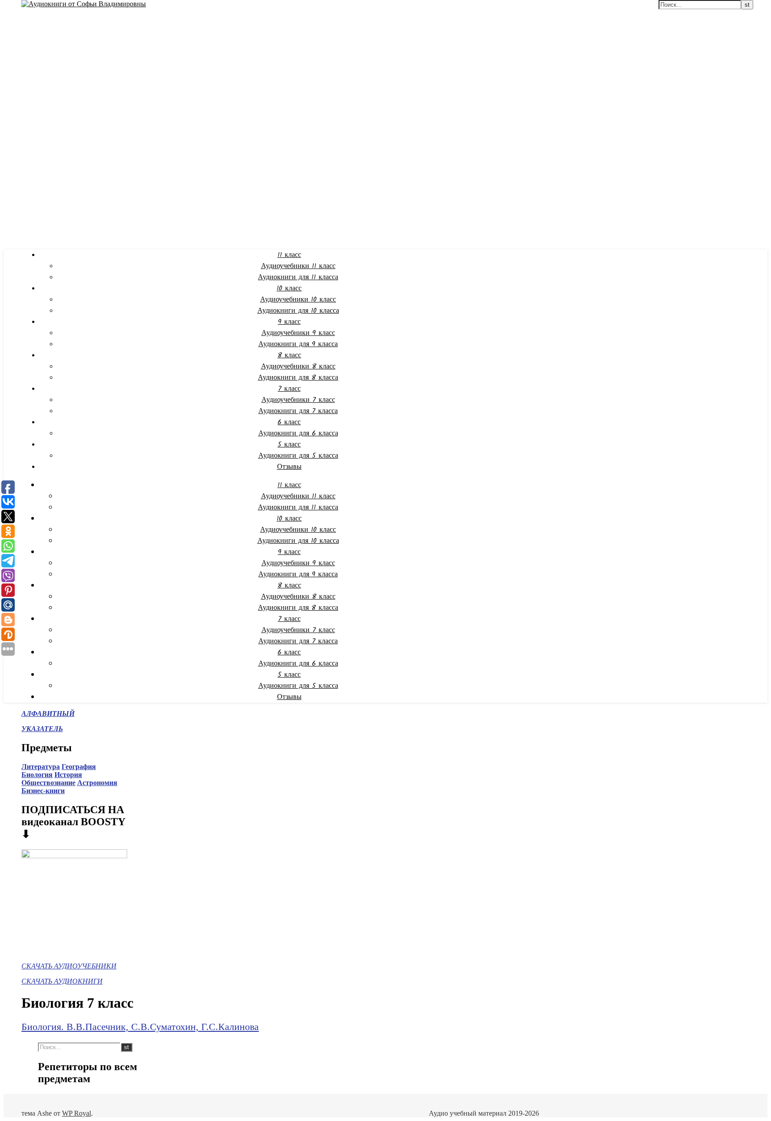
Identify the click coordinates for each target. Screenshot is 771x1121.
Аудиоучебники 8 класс (298, 366)
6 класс (289, 422)
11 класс (289, 255)
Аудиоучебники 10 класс (298, 299)
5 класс (289, 444)
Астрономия (97, 782)
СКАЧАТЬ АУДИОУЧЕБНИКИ (68, 966)
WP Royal (76, 1113)
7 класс (289, 388)
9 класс (289, 321)
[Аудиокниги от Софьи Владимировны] (83, 4)
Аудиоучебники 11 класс (298, 266)
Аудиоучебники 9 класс (298, 333)
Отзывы (289, 466)
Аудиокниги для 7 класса (298, 411)
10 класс (289, 288)
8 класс (289, 355)
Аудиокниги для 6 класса (298, 433)
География (79, 766)
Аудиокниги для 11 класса (298, 277)
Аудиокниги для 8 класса (298, 377)
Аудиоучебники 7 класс (298, 399)
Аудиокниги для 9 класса (298, 344)
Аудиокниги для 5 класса (298, 455)
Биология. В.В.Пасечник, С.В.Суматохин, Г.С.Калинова (140, 1026)
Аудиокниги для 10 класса (298, 310)
